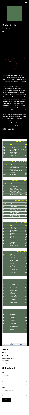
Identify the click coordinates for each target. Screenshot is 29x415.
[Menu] (26, 2)
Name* (4, 372)
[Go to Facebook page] (6, 363)
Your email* (5, 380)
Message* (4, 387)
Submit (7, 400)
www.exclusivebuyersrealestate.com (14, 68)
